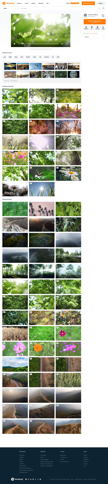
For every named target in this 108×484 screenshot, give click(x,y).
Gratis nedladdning (94, 21)
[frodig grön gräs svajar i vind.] (15, 209)
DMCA (41, 457)
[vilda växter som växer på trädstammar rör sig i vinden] (68, 224)
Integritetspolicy (78, 479)
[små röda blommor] (41, 127)
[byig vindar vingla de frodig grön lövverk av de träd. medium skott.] (15, 318)
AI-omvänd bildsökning (25, 468)
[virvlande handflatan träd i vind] (41, 209)
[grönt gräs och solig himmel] (41, 189)
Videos (33, 3)
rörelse (28, 57)
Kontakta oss (63, 457)
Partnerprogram (44, 459)
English (85, 455)
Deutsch (86, 461)
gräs (22, 57)
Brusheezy (21, 455)
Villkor (72, 479)
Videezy (21, 459)
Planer (68, 3)
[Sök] (99, 8)
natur (34, 57)
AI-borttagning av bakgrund (26, 470)
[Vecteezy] (8, 3)
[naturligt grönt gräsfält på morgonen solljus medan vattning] (68, 96)
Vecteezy (21, 457)
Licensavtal (43, 455)
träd (58, 57)
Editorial (41, 3)
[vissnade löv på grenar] (68, 318)
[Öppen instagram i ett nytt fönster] (28, 479)
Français (86, 463)
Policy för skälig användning (89, 479)
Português (86, 459)
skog (16, 57)
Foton (26, 3)
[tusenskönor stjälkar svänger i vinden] (15, 189)
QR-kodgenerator (23, 472)
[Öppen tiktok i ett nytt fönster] (35, 479)
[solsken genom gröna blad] (41, 142)
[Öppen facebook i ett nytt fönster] (26, 479)
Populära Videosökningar (46, 466)
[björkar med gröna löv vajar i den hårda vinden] (68, 255)
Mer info (87, 37)
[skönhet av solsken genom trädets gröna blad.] (41, 96)
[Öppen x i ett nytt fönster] (38, 479)
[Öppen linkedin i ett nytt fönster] (30, 479)
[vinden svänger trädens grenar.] (15, 96)
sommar (46, 57)
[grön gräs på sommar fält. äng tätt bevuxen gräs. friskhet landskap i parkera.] (41, 333)
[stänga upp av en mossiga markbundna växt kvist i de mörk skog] (15, 240)
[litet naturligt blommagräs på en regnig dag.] (15, 142)
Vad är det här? (95, 33)
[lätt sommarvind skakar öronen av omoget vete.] (68, 380)
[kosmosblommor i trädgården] (68, 111)
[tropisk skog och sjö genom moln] (68, 240)
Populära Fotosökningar (46, 463)
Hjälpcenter (63, 455)
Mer (47, 3)
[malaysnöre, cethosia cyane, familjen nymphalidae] (41, 173)
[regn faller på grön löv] (68, 209)
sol (53, 57)
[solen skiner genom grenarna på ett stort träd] (68, 142)
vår (40, 57)
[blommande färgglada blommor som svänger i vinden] (15, 158)
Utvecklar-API (22, 466)
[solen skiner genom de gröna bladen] (68, 158)
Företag (21, 461)
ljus (5, 57)
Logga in (100, 3)
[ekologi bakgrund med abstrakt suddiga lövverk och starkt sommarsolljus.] (15, 173)
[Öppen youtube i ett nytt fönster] (40, 479)
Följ (103, 16)
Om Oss (62, 459)
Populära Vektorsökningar (46, 461)
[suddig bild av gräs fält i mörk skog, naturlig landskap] (41, 240)
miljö (10, 57)
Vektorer (19, 3)
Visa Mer (73, 74)
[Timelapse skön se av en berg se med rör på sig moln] (15, 364)
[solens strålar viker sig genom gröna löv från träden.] (41, 158)
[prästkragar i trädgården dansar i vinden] (68, 173)
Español (86, 457)
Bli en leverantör (64, 461)
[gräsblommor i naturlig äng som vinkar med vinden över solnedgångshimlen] (68, 127)
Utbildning (22, 463)
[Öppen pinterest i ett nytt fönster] (33, 479)
